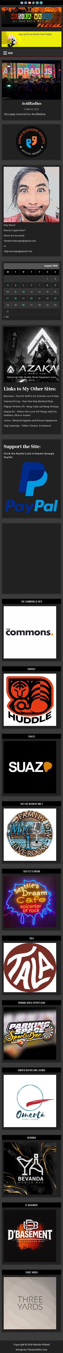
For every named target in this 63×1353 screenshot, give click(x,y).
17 (8, 298)
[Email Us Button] (37, 2)
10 (8, 291)
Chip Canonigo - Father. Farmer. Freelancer (27, 425)
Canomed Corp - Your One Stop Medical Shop (28, 401)
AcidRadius (31, 103)
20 (31, 298)
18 (15, 298)
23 (55, 298)
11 (15, 291)
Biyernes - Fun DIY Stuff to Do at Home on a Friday (31, 396)
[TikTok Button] (33, 2)
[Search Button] (41, 2)
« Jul (6, 316)
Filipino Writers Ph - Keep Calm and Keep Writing (31, 406)
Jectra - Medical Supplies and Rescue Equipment (30, 420)
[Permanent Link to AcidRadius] (31, 80)
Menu (10, 53)
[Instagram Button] (25, 2)
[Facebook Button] (21, 2)
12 (23, 291)
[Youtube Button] (29, 2)
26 (23, 304)
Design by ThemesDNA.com (31, 1349)
